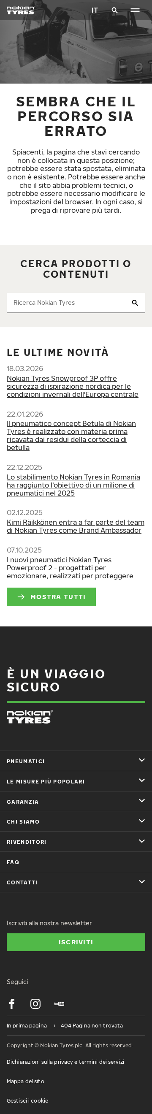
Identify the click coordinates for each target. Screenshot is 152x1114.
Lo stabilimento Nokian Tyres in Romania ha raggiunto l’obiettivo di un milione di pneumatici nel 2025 (73, 485)
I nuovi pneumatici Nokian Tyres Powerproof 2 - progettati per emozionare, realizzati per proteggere (70, 568)
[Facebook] (12, 1004)
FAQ (13, 862)
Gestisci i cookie (27, 1101)
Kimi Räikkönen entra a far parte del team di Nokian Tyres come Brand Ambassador (75, 526)
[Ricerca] (115, 10)
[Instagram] (35, 1004)
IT (95, 10)
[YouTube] (59, 1004)
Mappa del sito (25, 1081)
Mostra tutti (58, 596)
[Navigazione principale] (135, 10)
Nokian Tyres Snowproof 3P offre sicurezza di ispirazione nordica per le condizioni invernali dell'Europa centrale (72, 386)
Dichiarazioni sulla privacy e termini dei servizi (65, 1062)
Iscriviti (76, 942)
